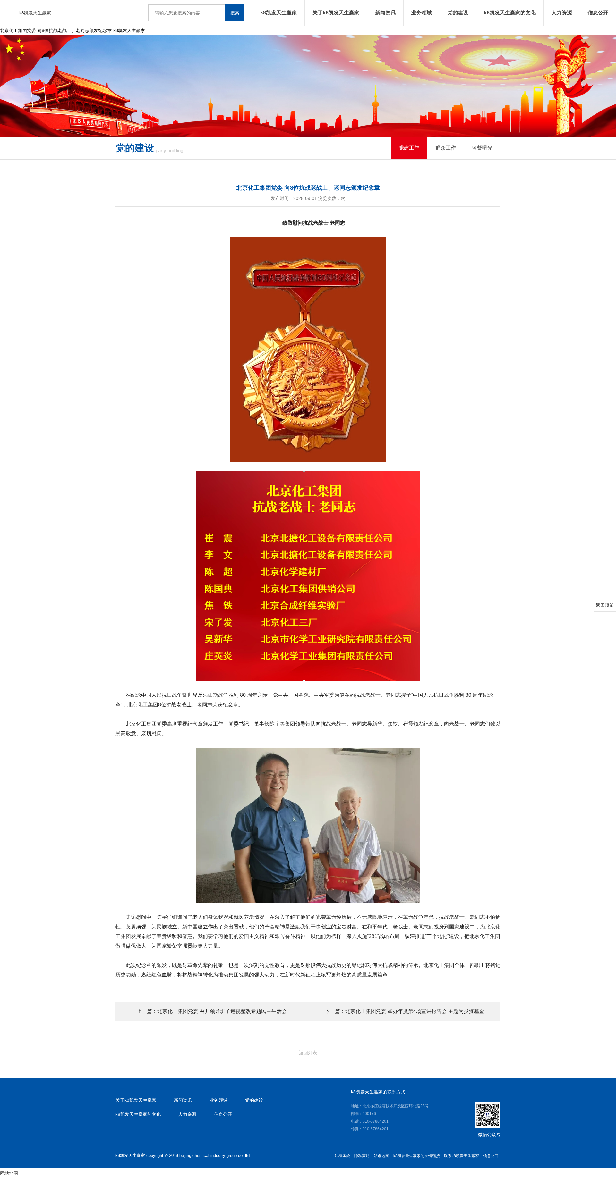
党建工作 (409, 148)
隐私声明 (362, 1156)
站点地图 (381, 1156)
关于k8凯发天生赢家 (335, 12)
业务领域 (421, 12)
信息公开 (598, 12)
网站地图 (9, 1173)
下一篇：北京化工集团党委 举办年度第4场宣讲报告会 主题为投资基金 (404, 1011)
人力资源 (562, 12)
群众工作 (445, 148)
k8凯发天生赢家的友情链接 (416, 1156)
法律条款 (342, 1156)
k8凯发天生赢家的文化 (510, 12)
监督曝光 (482, 148)
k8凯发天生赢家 (35, 12)
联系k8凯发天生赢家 (461, 1156)
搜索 (234, 12)
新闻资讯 (385, 12)
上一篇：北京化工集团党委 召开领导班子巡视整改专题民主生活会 (212, 1011)
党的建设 (458, 12)
